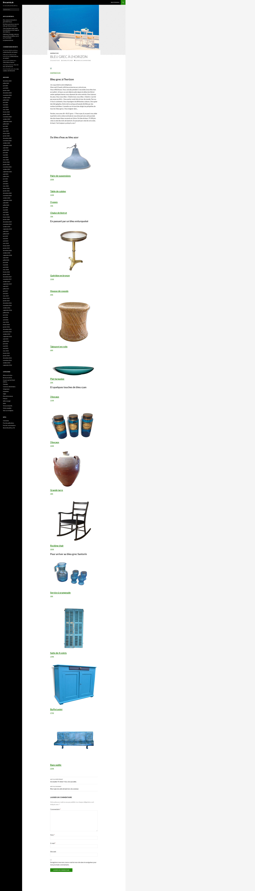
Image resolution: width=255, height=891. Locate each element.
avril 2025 (5, 88)
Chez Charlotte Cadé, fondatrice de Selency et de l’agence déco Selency (11, 30)
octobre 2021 (6, 169)
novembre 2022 (7, 140)
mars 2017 (6, 296)
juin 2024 (5, 102)
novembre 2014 (7, 360)
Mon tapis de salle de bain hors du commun (64, 788)
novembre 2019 (7, 224)
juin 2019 (5, 236)
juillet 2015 (6, 341)
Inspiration (54, 53)
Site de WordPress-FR (9, 428)
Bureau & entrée (7, 377)
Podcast (5, 398)
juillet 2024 (6, 100)
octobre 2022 (6, 143)
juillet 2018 (6, 260)
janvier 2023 (6, 136)
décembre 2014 (7, 358)
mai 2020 (5, 210)
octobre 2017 (6, 281)
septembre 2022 (7, 145)
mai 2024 (5, 105)
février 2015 (6, 353)
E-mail (53, 843)
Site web (53, 851)
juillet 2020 (6, 205)
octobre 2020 (6, 198)
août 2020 (5, 202)
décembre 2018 (7, 250)
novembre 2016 (7, 305)
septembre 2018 (7, 255)
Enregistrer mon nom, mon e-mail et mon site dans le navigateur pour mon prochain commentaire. (73, 863)
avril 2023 (5, 128)
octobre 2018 (6, 253)
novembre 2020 (7, 195)
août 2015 (5, 339)
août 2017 (5, 286)
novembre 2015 (7, 331)
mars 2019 (6, 243)
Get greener (6, 389)
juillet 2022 (6, 150)
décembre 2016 (7, 303)
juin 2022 (5, 152)
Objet (4, 394)
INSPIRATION (55, 73)
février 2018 (6, 272)
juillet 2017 (6, 288)
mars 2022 (6, 159)
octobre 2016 (6, 308)
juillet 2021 (6, 176)
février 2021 (6, 188)
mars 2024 (6, 109)
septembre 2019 (7, 229)
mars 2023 (6, 131)
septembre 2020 (7, 200)
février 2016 (6, 324)
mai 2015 (5, 346)
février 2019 (6, 245)
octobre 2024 (6, 97)
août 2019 (5, 231)
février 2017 (6, 298)
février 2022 (6, 162)
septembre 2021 (7, 171)
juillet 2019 (6, 233)
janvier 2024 (6, 114)
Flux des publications (8, 423)
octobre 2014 (6, 362)
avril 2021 (5, 183)
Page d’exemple (115, 2)
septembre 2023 (7, 121)
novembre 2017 (7, 279)
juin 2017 (5, 291)
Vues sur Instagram (8, 410)
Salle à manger (7, 401)
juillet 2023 (6, 124)
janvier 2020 (6, 219)
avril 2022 (5, 157)
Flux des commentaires (9, 425)
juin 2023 (5, 126)
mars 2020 (6, 214)
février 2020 (6, 217)
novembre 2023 (7, 116)
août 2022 (5, 147)
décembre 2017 (7, 276)
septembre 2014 (7, 365)
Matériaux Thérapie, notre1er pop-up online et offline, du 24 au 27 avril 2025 (11, 36)
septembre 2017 (7, 284)
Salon (4, 403)
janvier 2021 (6, 190)
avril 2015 (5, 348)
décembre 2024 (7, 93)
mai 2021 (5, 181)
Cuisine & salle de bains (9, 386)
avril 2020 (5, 212)
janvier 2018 (6, 274)
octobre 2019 (6, 226)
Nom (52, 835)
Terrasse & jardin (7, 405)
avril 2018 (5, 267)
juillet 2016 (6, 312)
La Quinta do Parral (8, 40)
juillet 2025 (6, 83)
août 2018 (5, 257)
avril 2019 (5, 241)
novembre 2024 (7, 95)
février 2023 (6, 133)
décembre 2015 (7, 329)
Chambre (5, 384)
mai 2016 (5, 317)
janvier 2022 (6, 164)
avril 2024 (5, 107)
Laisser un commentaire (83, 60)
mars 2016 (6, 322)
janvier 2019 (6, 248)
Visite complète (7, 408)
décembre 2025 (7, 81)
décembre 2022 (7, 138)
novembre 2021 (7, 167)
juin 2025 (5, 85)
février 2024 (6, 112)
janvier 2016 (6, 327)
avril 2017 (5, 293)
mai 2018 (5, 265)
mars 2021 (6, 186)
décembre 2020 (7, 193)
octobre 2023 (6, 119)
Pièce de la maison (8, 396)
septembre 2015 (7, 336)
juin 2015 (5, 343)
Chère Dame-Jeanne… (9, 62)
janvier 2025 (6, 90)
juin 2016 (5, 315)
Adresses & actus (7, 375)
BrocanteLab (8, 2)
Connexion (6, 420)
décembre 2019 (7, 222)
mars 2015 (6, 351)
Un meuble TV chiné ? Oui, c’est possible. (63, 781)
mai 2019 (5, 238)
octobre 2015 (6, 334)
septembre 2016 (7, 310)
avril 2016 (5, 319)
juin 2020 (5, 207)
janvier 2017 (6, 300)
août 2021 (5, 174)
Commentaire (55, 809)
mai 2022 (5, 155)
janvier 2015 (6, 355)
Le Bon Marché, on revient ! (10, 52)
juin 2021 (5, 179)
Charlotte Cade (68, 60)
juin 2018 (5, 262)
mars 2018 (6, 269)
